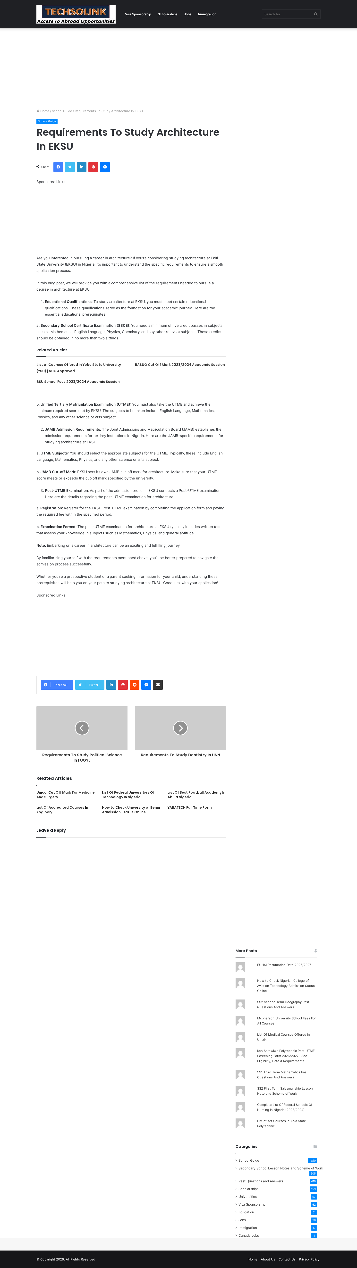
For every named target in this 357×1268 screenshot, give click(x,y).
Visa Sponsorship (138, 14)
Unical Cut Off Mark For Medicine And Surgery (65, 794)
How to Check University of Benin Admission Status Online (131, 810)
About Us (268, 1259)
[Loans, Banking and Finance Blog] (76, 14)
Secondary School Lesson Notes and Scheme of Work (280, 1168)
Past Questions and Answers (260, 1181)
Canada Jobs (248, 1235)
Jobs (187, 14)
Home (44, 111)
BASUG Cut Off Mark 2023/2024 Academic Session (180, 364)
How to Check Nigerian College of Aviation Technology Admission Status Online (286, 986)
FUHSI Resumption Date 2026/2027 (284, 965)
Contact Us (287, 1259)
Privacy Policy (309, 1259)
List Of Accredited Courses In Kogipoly (62, 810)
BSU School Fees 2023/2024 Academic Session (78, 381)
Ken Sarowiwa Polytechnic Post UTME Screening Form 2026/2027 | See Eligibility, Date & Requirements (286, 1056)
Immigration (207, 14)
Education (246, 1212)
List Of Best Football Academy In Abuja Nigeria (196, 794)
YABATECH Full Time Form (190, 807)
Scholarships (167, 14)
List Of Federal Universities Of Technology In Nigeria (128, 794)
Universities (247, 1197)
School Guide (62, 111)
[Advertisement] (178, 67)
